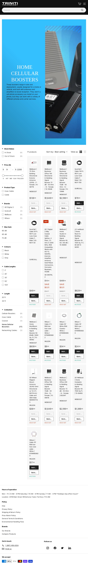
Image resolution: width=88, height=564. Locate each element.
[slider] (3, 175)
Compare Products (9, 534)
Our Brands (6, 531)
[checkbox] (12, 152)
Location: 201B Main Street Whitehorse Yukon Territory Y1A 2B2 (26, 497)
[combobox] (44, 10)
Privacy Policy (7, 509)
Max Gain (8, 227)
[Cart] (79, 3)
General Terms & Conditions (12, 518)
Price (7, 165)
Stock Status (9, 149)
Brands (7, 203)
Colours (7, 247)
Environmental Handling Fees (13, 522)
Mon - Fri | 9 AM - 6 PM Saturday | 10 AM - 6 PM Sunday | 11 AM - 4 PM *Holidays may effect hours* (40, 494)
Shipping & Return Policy (11, 512)
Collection (8, 310)
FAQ (3, 506)
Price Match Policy (9, 515)
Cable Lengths (10, 266)
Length (7, 294)
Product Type (9, 187)
